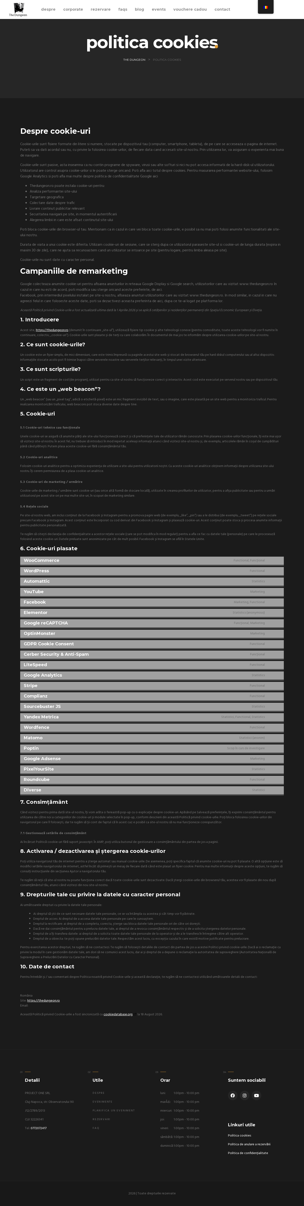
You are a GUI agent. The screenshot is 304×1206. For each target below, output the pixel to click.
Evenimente (103, 1102)
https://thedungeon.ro (52, 330)
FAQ (96, 1128)
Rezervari (101, 1119)
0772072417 (39, 1128)
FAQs (122, 9)
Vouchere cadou (190, 9)
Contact (222, 9)
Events (159, 9)
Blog (139, 9)
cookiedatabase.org (118, 1014)
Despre (48, 9)
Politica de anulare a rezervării (249, 1144)
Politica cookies (239, 1135)
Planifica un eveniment (114, 1110)
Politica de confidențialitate (248, 1153)
